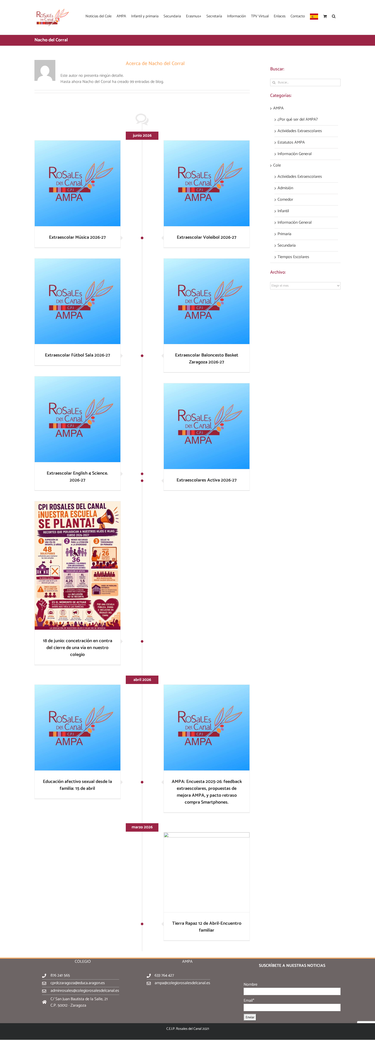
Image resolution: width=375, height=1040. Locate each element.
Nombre (250, 984)
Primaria (284, 234)
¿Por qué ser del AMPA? (298, 120)
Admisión (285, 188)
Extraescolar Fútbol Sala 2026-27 (77, 355)
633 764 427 (164, 975)
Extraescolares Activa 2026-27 (207, 480)
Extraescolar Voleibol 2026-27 (206, 237)
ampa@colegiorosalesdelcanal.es (182, 983)
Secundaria (287, 246)
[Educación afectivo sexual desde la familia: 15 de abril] (77, 727)
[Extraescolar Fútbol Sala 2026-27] (77, 301)
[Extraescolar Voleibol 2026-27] (206, 183)
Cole (277, 165)
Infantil (283, 211)
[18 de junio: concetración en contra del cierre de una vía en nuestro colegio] (77, 565)
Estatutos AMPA (291, 142)
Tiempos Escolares (293, 257)
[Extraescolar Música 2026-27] (77, 183)
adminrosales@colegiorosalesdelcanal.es (85, 990)
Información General (295, 154)
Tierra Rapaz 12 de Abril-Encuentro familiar (206, 927)
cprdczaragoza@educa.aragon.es (78, 983)
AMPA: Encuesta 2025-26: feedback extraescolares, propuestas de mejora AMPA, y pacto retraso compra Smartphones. (207, 792)
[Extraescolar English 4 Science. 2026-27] (77, 419)
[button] (333, 16)
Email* (249, 1000)
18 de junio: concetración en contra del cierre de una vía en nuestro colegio (77, 647)
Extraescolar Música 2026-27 (77, 237)
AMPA (278, 108)
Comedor (285, 200)
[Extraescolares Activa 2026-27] (206, 426)
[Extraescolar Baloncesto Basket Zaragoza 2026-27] (206, 301)
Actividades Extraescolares (300, 131)
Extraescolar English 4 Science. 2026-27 (77, 477)
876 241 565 (60, 975)
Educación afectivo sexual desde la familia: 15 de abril (77, 785)
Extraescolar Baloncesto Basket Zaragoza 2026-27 (206, 358)
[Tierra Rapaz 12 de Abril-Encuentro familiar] (206, 872)
